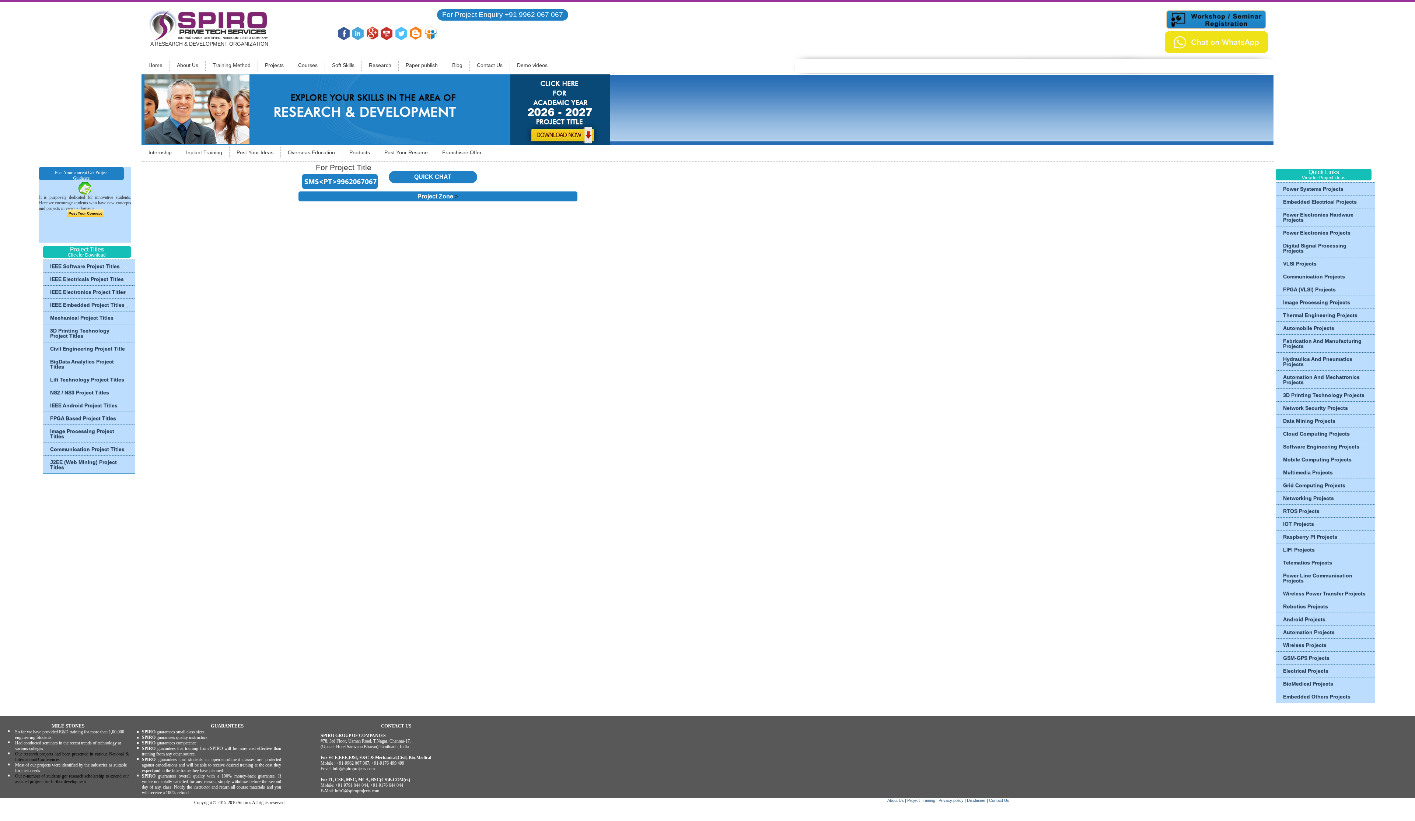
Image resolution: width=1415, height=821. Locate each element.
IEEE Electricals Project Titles (87, 279)
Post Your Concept (85, 213)
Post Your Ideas (255, 152)
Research (380, 65)
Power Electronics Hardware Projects (1318, 217)
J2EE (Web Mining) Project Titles (83, 464)
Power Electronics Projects (1317, 233)
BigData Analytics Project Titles (82, 364)
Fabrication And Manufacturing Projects (1322, 343)
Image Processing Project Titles (82, 433)
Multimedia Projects (1308, 472)
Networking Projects (1308, 498)
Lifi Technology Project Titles (87, 380)
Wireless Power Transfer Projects (1324, 593)
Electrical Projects (1305, 671)
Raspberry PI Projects (1310, 537)
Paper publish (422, 65)
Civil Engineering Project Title (87, 349)
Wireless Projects (1305, 645)
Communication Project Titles (87, 449)
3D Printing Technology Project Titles (79, 333)
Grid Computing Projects (1314, 485)
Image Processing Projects (1316, 302)
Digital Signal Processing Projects (1314, 248)
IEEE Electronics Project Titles (88, 292)
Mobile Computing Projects (1317, 459)
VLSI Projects (1300, 264)
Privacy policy (952, 800)
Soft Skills (343, 65)
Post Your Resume (406, 152)
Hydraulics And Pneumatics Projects (1317, 361)
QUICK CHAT (432, 177)
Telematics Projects (1307, 562)
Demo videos (532, 65)
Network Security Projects (1315, 408)
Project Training (921, 800)
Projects (274, 65)
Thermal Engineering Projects (1320, 315)
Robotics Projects (1305, 606)
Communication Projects (1314, 276)
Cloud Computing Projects (1316, 434)
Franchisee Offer (462, 152)
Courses (308, 65)
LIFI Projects (1299, 550)
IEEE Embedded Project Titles (87, 305)
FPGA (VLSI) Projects (1309, 289)
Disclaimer (976, 800)
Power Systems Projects (1313, 189)
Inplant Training (204, 152)
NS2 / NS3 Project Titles (79, 392)
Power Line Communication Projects (1317, 578)
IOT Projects (1298, 524)
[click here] (560, 109)
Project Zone (435, 196)
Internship (160, 152)
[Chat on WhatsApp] (1216, 42)
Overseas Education (311, 152)
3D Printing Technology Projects (1324, 395)
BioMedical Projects (1308, 684)
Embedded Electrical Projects (1320, 202)
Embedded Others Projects (1317, 697)
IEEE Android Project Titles (84, 405)
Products (359, 152)
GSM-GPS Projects (1306, 658)
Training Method (232, 65)
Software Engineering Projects (1321, 447)
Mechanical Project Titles (81, 318)
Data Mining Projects (1309, 421)
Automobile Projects (1308, 328)
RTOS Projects (1301, 511)
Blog (457, 65)
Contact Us (490, 65)
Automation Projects (1309, 632)
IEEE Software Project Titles (85, 266)
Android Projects (1304, 619)
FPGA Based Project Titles (83, 418)
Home (156, 65)
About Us (187, 65)
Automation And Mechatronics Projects (1321, 379)
